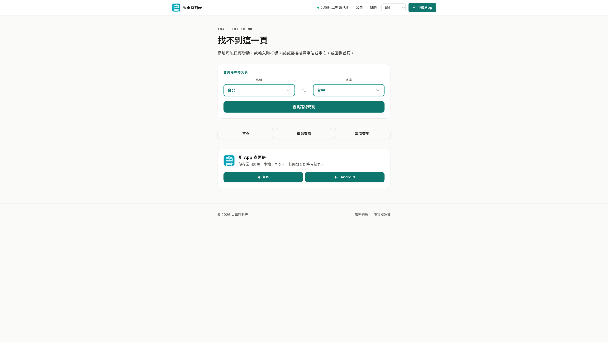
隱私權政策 (382, 215)
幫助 (373, 7)
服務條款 (361, 215)
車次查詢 (362, 133)
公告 (359, 7)
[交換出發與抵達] (304, 90)
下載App (425, 7)
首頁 (245, 133)
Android (347, 177)
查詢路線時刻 (304, 106)
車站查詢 (304, 133)
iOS (266, 177)
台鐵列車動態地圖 (335, 7)
